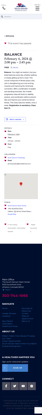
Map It (8, 290)
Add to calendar (15, 119)
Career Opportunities (11, 341)
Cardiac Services (9, 314)
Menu (37, 7)
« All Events (9, 36)
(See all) (15, 67)
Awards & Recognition (11, 346)
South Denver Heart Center (17, 206)
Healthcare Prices (9, 326)
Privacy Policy (28, 403)
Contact (25, 314)
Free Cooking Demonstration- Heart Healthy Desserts (16, 228)
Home (4, 308)
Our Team (6, 339)
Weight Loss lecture (33, 226)
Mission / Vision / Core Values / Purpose (18, 336)
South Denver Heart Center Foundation (19, 344)
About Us (26, 321)
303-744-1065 (4, 9)
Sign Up (17, 368)
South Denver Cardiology (16, 158)
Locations (6, 316)
